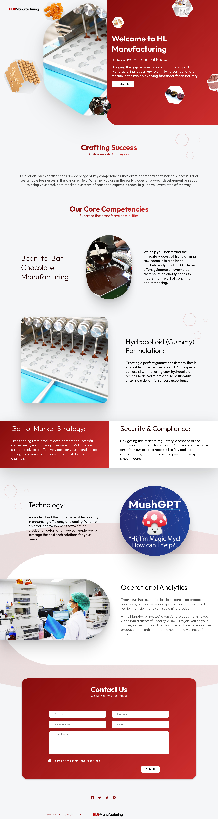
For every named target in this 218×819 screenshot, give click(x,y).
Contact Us (123, 84)
